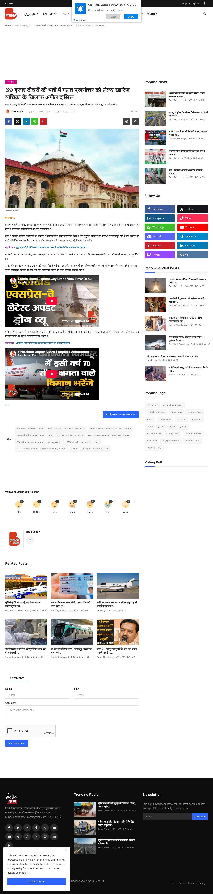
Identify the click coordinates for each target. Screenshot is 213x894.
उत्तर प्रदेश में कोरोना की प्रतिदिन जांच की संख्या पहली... (25, 650)
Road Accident (192, 440)
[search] (205, 14)
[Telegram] (18, 836)
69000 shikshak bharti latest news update (110, 428)
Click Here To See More (119, 414)
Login (185, 3)
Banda (150, 419)
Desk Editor (33, 531)
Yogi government (171, 440)
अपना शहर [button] (49, 14)
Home (8, 25)
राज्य (17, 25)
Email (77, 688)
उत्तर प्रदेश (26, 25)
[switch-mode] (205, 3)
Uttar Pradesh (194, 412)
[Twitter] (18, 828)
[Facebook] (9, 828)
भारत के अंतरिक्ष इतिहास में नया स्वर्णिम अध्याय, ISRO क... (187, 281)
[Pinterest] (27, 836)
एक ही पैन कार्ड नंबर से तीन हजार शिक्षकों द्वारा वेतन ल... (70, 604)
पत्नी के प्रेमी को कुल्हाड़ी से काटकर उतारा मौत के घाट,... (188, 369)
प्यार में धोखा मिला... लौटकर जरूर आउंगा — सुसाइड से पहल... (186, 338)
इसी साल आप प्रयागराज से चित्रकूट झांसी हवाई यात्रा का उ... (117, 604)
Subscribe (200, 816)
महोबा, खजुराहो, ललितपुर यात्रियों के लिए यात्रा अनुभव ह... (116, 823)
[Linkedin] (36, 836)
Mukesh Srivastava (14, 610)
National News (154, 433)
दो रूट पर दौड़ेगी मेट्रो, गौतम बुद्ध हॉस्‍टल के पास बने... (71, 650)
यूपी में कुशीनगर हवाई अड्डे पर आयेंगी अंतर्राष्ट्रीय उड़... (22, 604)
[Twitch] (45, 836)
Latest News (165, 419)
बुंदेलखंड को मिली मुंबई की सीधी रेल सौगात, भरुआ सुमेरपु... (117, 805)
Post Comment (17, 743)
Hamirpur (196, 419)
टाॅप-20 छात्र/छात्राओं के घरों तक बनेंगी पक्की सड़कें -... (117, 650)
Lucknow (181, 419)
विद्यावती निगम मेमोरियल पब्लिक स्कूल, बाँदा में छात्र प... (187, 152)
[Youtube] (54, 828)
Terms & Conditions (182, 883)
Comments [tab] (17, 678)
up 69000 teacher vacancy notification (89, 448)
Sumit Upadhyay (13, 657)
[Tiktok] (36, 828)
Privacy (201, 883)
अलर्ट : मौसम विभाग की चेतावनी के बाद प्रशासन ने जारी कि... (188, 133)
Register (195, 3)
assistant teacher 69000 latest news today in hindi (41, 448)
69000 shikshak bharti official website (66, 428)
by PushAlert (81, 20)
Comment (10, 702)
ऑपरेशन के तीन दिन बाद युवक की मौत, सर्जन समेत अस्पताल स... (187, 95)
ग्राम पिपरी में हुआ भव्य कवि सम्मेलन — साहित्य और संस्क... (187, 300)
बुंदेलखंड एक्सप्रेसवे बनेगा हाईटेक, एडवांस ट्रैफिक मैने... (116, 841)
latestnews (176, 412)
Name (8, 688)
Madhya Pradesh (193, 433)
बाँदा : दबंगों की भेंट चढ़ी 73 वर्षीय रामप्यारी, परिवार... (186, 172)
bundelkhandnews (156, 412)
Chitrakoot (152, 405)
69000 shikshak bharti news (30, 435)
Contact (9, 3)
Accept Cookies (36, 881)
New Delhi (152, 440)
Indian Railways (154, 447)
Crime (150, 426)
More (151, 14)
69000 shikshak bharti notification (66, 435)
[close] (65, 851)
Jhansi (161, 426)
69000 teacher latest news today (83, 442)
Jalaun (184, 426)
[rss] (9, 845)
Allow (131, 16)
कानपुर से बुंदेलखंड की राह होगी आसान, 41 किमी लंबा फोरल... (188, 114)
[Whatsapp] (45, 828)
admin (100, 610)
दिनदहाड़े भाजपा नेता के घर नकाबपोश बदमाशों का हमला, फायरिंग (172, 356)
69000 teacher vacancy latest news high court (39, 442)
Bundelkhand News (173, 405)
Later (113, 16)
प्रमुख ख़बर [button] (30, 14)
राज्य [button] (63, 14)
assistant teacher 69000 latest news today (108, 435)
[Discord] (9, 836)
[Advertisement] (106, 55)
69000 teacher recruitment (30, 428)
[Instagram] (27, 828)
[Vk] (54, 836)
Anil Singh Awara (59, 610)
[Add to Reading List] (135, 121)
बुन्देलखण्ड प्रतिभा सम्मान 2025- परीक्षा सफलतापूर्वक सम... (185, 319)
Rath (172, 426)
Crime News (173, 433)
